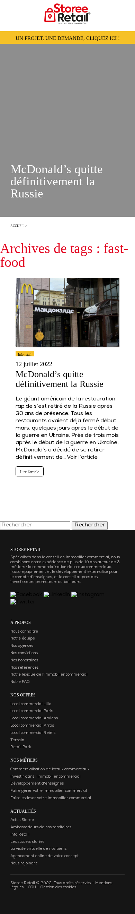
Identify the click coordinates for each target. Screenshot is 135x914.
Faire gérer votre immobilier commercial (48, 791)
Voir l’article (82, 457)
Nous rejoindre (24, 863)
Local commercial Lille (30, 704)
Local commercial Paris (31, 711)
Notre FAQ (19, 682)
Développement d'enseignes (37, 784)
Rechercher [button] (89, 525)
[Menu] (12, 12)
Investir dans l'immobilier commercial (45, 777)
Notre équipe (22, 639)
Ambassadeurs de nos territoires (40, 827)
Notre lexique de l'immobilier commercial (49, 675)
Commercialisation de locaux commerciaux (49, 769)
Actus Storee (22, 820)
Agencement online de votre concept (44, 856)
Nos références (24, 668)
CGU (32, 887)
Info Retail (19, 835)
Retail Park (20, 747)
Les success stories (27, 842)
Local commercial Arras (32, 726)
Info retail (25, 354)
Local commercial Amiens (34, 718)
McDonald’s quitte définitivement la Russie (60, 379)
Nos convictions (24, 653)
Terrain (17, 740)
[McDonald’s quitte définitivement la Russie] (67, 350)
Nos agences (21, 646)
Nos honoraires (24, 660)
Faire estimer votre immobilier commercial (50, 798)
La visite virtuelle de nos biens (38, 849)
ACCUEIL (17, 226)
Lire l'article (29, 471)
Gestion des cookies (58, 887)
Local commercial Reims (32, 733)
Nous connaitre (24, 632)
